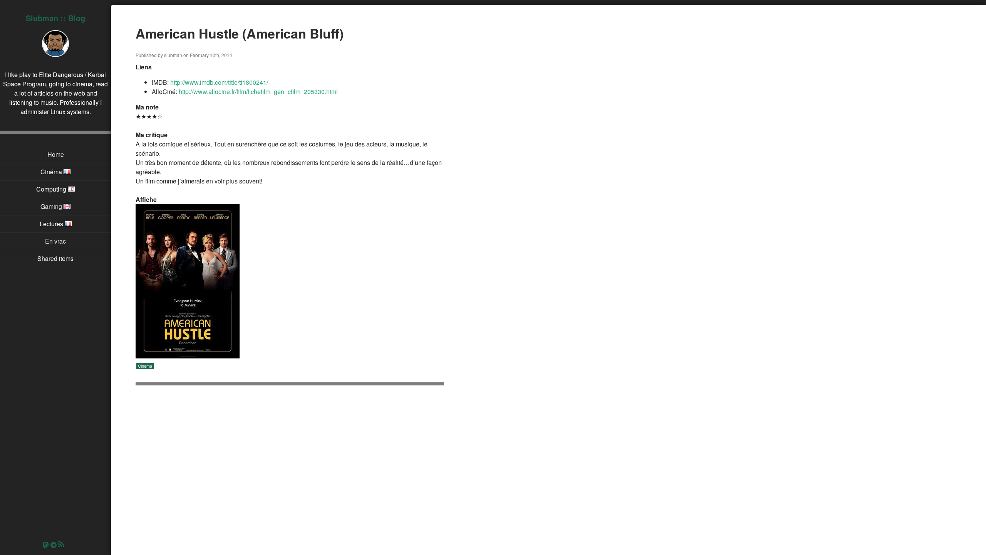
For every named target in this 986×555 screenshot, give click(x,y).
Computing (52, 189)
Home (55, 154)
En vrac (55, 241)
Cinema (145, 366)
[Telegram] (53, 544)
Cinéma (52, 171)
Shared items (55, 258)
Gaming (52, 206)
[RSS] (63, 544)
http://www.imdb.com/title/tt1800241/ (219, 82)
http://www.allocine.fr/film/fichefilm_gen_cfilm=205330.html (258, 91)
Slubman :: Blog (55, 18)
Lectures (52, 223)
